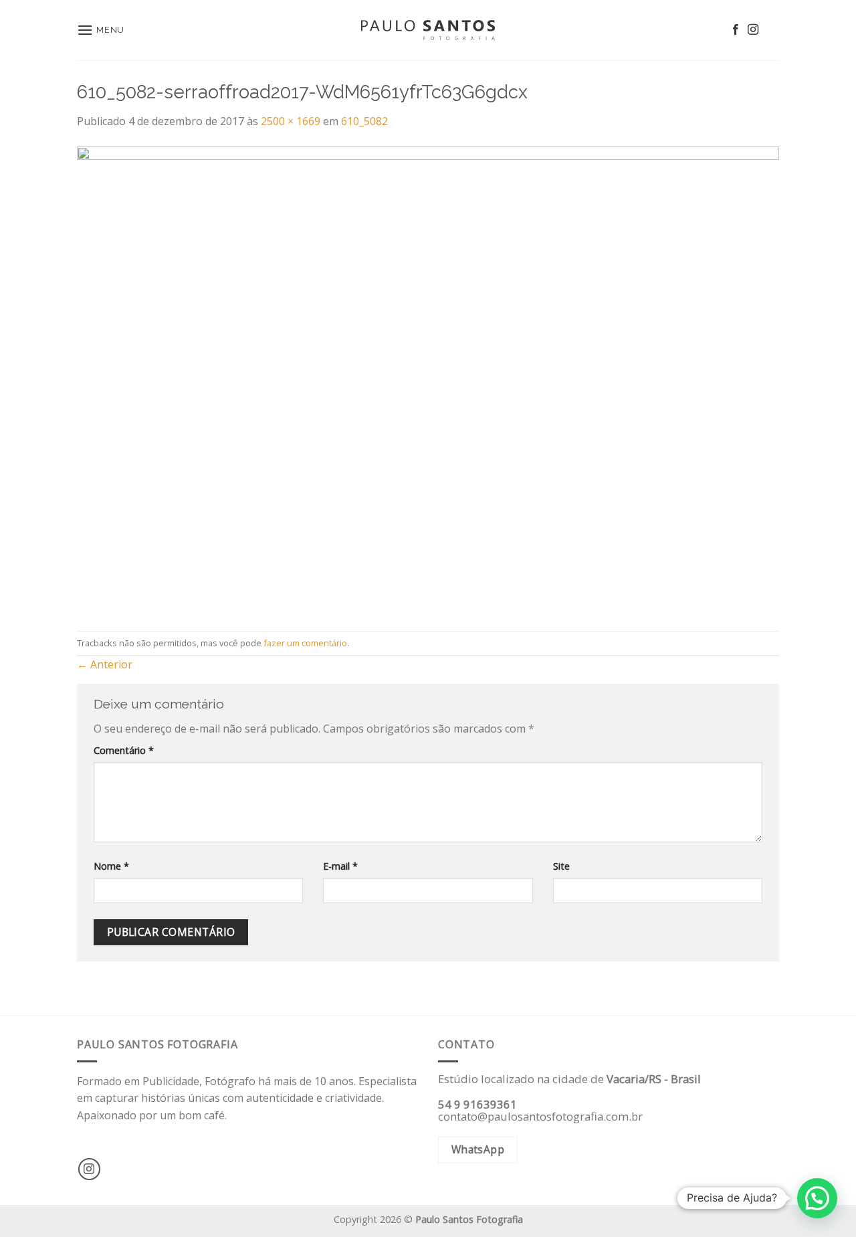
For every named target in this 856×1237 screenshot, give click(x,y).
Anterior (104, 664)
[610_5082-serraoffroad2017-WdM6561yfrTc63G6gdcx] (428, 379)
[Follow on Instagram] (753, 30)
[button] (817, 1198)
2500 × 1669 (290, 121)
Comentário (124, 750)
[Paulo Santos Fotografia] (428, 30)
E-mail (340, 866)
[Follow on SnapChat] (770, 30)
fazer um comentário (305, 643)
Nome (111, 866)
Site (561, 866)
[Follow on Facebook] (735, 30)
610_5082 (364, 121)
